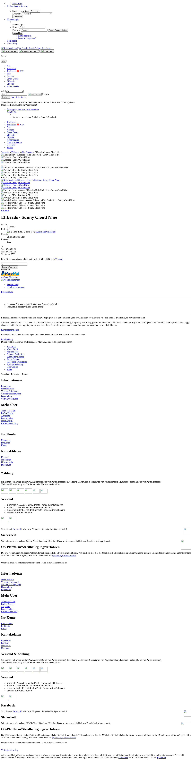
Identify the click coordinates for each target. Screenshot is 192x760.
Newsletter (6, 460)
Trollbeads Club (8, 411)
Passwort (16, 30)
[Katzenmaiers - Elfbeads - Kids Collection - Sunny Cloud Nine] (30, 180)
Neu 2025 (11, 346)
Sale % (18, 142)
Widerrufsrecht (7, 388)
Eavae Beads (12, 79)
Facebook (17, 529)
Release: (5, 239)
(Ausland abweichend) (45, 232)
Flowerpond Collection (17, 362)
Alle (9, 66)
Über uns (11, 142)
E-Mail (15, 27)
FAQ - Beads (7, 413)
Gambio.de (123, 757)
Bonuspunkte (7, 418)
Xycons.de (161, 757)
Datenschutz (6, 396)
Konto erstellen (24, 36)
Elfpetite (10, 84)
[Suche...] (35, 94)
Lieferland (17, 14)
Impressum (6, 386)
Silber (9, 369)
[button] (17, 6)
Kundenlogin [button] (13, 19)
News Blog (17, 3)
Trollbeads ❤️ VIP (15, 71)
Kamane (10, 76)
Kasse (3, 445)
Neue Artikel (7, 421)
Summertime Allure (15, 357)
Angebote (5, 416)
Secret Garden (13, 359)
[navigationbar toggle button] (9, 51)
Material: (5, 234)
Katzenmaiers (13, 86)
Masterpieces (12, 351)
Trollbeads (11, 68)
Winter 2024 (12, 349)
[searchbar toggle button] (47, 51)
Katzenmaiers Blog (9, 423)
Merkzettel (12, 41)
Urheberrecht (7, 462)
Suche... (45, 94)
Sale (9, 73)
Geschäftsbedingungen (11, 394)
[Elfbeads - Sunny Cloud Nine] (15, 182)
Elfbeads (10, 81)
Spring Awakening (15, 364)
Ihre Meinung (7, 339)
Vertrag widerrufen (9, 399)
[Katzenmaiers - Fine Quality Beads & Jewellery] (26, 48)
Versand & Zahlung (10, 391)
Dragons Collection (15, 354)
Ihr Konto (5, 443)
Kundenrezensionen (15, 287)
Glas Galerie (12, 367)
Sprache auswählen (21, 11)
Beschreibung (13, 284)
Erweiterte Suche (18, 97)
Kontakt (4, 457)
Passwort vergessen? (27, 38)
